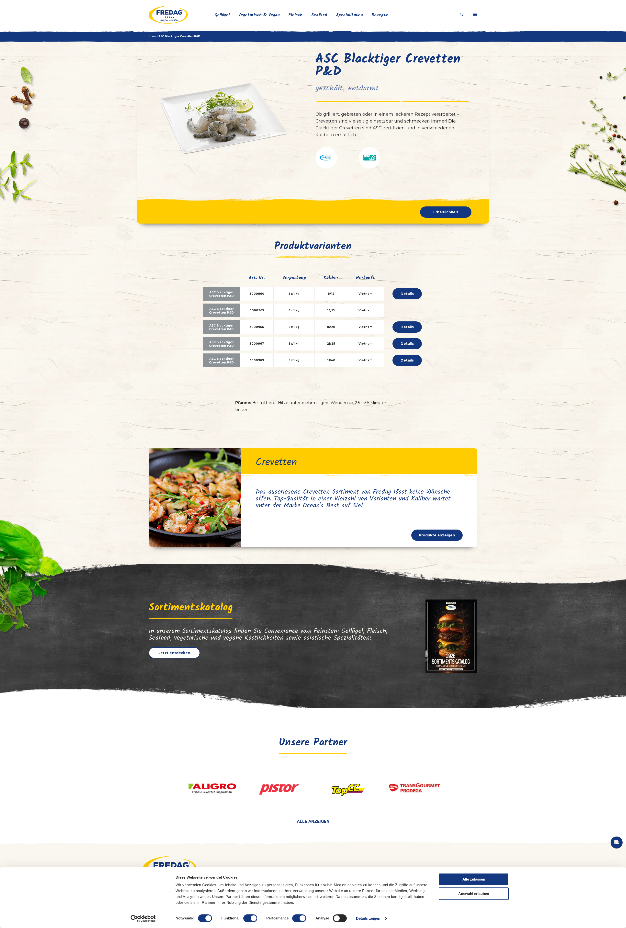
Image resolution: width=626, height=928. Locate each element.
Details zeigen (368, 918)
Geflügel (222, 15)
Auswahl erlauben (473, 894)
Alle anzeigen (313, 821)
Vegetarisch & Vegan (259, 15)
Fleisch (295, 15)
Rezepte (380, 15)
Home (152, 36)
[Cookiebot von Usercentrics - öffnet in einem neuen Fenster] (143, 918)
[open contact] (617, 843)
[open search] (461, 15)
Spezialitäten (349, 15)
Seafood (319, 15)
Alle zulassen (473, 879)
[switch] (250, 918)
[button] (326, 158)
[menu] (475, 14)
